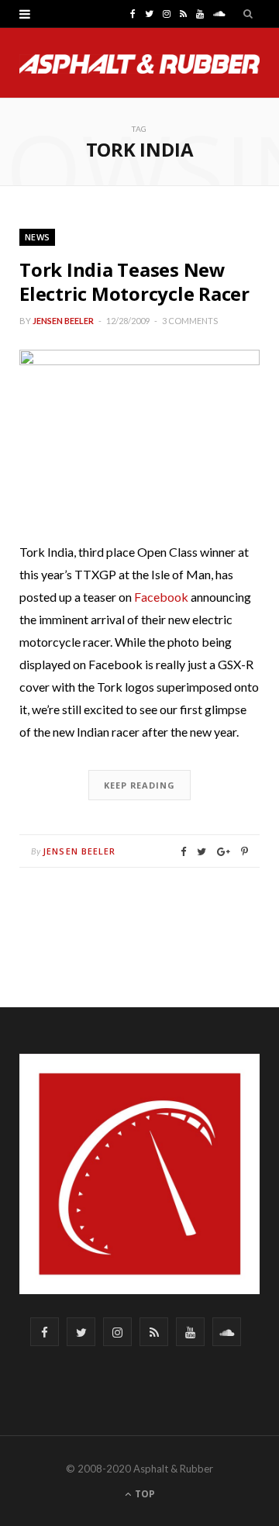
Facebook (161, 596)
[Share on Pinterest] (244, 852)
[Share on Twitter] (201, 852)
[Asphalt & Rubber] (139, 64)
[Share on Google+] (223, 852)
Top (144, 1493)
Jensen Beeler (63, 321)
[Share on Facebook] (183, 852)
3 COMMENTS (190, 321)
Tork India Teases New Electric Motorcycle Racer (134, 281)
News (37, 237)
